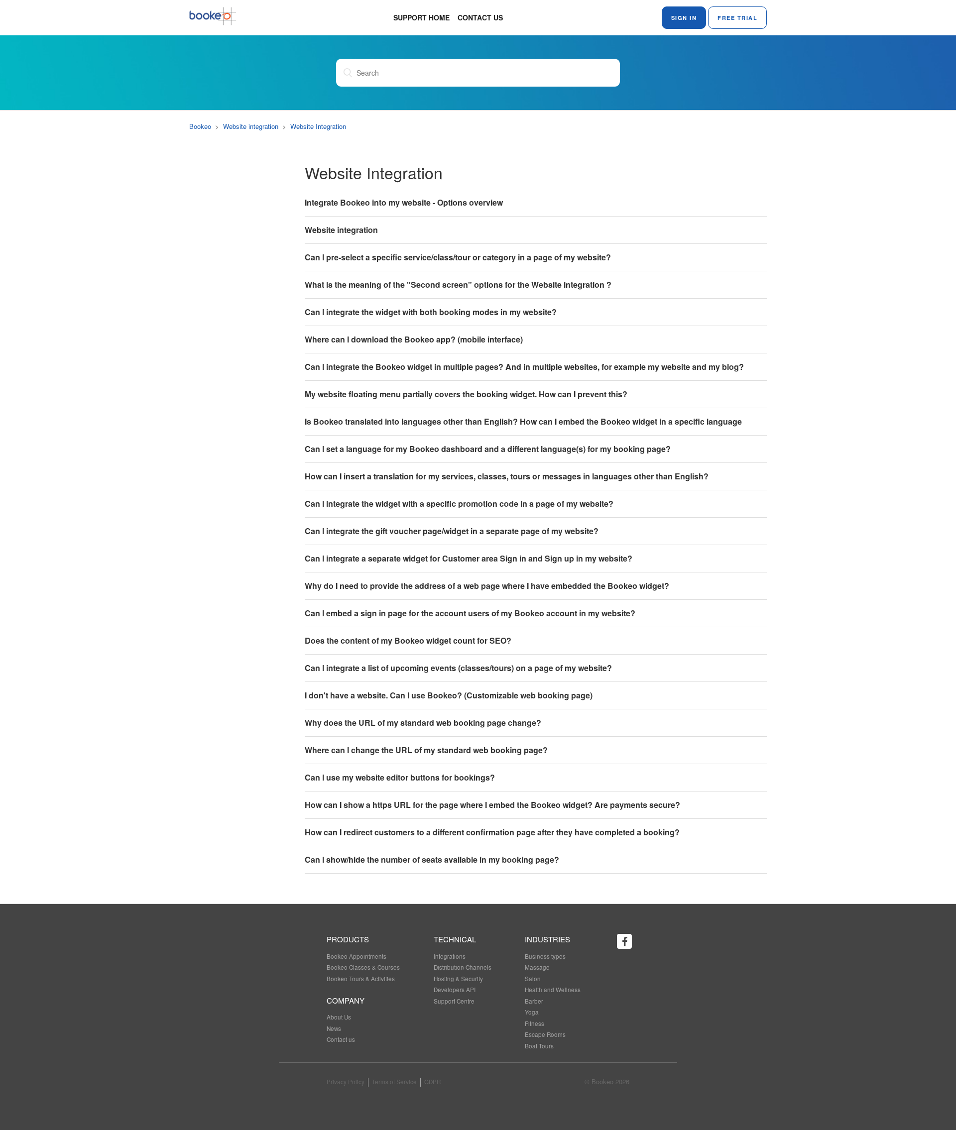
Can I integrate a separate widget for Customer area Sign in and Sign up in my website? (468, 558)
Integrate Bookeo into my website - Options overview (404, 202)
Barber (534, 1001)
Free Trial (737, 17)
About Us (339, 1017)
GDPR (432, 1082)
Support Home (421, 17)
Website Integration (318, 126)
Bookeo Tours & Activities (361, 979)
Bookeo (200, 126)
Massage (537, 967)
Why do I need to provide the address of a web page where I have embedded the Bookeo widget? (487, 585)
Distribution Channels (462, 967)
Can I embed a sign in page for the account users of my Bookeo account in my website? (470, 613)
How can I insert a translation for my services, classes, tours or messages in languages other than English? (507, 476)
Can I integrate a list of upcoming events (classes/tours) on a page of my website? (458, 668)
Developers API (455, 990)
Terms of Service (394, 1082)
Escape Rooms (545, 1034)
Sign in (684, 17)
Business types (545, 956)
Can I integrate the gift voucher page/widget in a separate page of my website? (451, 531)
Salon (533, 979)
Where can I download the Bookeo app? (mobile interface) (414, 339)
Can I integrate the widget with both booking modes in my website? (431, 312)
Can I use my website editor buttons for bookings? (400, 777)
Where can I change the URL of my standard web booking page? (426, 750)
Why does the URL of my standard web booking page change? (423, 722)
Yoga (532, 1012)
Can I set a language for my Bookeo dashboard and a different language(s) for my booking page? (488, 448)
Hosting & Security (458, 979)
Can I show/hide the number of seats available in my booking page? (432, 859)
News (334, 1028)
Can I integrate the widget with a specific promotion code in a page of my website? (459, 503)
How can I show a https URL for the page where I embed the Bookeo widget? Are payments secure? (492, 804)
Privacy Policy (345, 1082)
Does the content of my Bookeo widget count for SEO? (408, 640)
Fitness (534, 1023)
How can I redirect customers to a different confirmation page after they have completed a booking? (492, 832)
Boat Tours (539, 1046)
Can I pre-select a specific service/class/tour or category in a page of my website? (458, 257)
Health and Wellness (553, 990)
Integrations (450, 956)
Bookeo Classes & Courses (363, 967)
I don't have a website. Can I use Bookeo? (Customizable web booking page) (449, 695)
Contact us (480, 17)
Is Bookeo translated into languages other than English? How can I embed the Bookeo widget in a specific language (523, 421)
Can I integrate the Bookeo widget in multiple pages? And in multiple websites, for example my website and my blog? (524, 366)
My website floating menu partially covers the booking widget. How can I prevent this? (466, 394)
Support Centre (454, 1001)
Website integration (250, 126)
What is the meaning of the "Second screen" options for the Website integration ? (458, 284)
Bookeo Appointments (356, 956)
